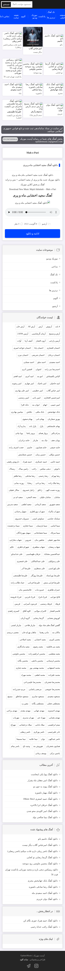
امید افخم (18, 376)
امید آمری (29, 376)
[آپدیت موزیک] (49, 4)
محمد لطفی (40, 675)
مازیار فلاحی (30, 625)
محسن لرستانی (53, 661)
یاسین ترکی (55, 753)
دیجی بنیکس (45, 469)
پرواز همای (43, 433)
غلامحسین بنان (25, 590)
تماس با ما (4, 16)
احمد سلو (42, 362)
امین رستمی (23, 398)
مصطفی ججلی (53, 703)
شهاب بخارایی (15, 540)
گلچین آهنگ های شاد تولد (49, 625)
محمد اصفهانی (53, 668)
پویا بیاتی (19, 433)
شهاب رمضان (54, 547)
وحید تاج (26, 746)
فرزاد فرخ (42, 597)
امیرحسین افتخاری (52, 398)
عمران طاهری (54, 590)
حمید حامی (55, 462)
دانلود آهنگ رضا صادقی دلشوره (43, 887)
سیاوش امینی (38, 518)
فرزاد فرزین (30, 597)
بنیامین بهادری (17, 412)
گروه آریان (25, 618)
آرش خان (20, 326)
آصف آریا (28, 341)
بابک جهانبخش (54, 412)
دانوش (57, 469)
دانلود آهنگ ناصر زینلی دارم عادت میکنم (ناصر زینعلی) (32, 851)
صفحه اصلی (62, 16)
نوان (43, 739)
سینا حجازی (28, 526)
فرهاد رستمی (46, 604)
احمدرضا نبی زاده (52, 369)
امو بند (40, 376)
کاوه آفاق (27, 611)
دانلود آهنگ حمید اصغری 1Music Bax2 (40, 799)
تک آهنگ (51, 12)
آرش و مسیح (54, 333)
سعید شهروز (54, 504)
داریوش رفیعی (13, 462)
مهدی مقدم (25, 711)
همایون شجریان (53, 746)
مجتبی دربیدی (13, 632)
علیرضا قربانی (34, 582)
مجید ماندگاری (23, 646)
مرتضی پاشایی (35, 689)
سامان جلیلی (45, 497)
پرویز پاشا (31, 433)
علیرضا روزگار (37, 575)
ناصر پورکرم (39, 732)
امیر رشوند (16, 383)
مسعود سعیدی (53, 696)
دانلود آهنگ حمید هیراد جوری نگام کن (40, 920)
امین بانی (36, 398)
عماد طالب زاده (17, 582)
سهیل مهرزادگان (23, 533)
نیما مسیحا (21, 739)
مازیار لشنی (16, 625)
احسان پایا (38, 348)
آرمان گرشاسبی (39, 333)
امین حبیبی (55, 405)
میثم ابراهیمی (54, 725)
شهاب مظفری (38, 547)
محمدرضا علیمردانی (32, 682)
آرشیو (55, 306)
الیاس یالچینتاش (53, 376)
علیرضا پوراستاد (53, 575)
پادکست (41, 16)
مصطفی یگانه (38, 703)
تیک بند (44, 440)
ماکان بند (56, 632)
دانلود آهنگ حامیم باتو (48, 839)
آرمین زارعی (54, 341)
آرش (40, 326)
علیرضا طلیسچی (20, 575)
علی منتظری (39, 568)
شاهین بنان (39, 540)
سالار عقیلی (14, 490)
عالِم (12, 547)
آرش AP (31, 326)
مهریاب (16, 717)
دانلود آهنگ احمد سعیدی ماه (45, 893)
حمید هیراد (27, 462)
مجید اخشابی (31, 175)
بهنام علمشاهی (53, 426)
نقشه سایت (16, 16)
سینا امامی (55, 526)
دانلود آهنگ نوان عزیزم (47, 899)
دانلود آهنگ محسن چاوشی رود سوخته (40, 863)
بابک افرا (25, 405)
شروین (28, 540)
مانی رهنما (44, 632)
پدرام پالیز (55, 433)
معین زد (25, 703)
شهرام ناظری (23, 547)
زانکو (40, 490)
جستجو (6, 4)
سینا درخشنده (14, 526)
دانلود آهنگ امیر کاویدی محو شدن (42, 811)
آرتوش (49, 326)
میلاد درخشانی (25, 725)
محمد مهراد (26, 675)
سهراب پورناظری (37, 511)
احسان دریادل (54, 355)
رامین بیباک (23, 469)
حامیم (29, 447)
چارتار (35, 440)
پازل (41, 426)
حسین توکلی (54, 454)
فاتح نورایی (55, 597)
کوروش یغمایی (53, 618)
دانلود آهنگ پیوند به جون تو (45, 786)
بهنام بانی (40, 419)
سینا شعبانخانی (40, 533)
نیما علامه (33, 739)
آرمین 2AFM (22, 333)
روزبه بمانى (19, 483)
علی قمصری (22, 561)
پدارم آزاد (22, 426)
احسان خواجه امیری (22, 348)
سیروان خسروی (22, 518)
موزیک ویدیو (34, 16)
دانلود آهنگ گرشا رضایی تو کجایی (42, 857)
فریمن (17, 604)
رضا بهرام (56, 476)
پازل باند (32, 426)
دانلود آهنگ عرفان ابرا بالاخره (44, 805)
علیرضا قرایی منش (52, 582)
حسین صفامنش (25, 454)
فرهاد (57, 604)
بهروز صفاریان (54, 419)
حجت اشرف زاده (16, 447)
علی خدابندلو (17, 554)
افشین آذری (27, 369)
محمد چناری (21, 668)
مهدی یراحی (12, 711)
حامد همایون (41, 447)
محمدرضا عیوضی (52, 689)
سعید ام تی (18, 497)
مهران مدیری (28, 717)
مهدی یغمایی (54, 717)
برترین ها (51, 17)
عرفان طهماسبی (33, 554)
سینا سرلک (55, 533)
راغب (34, 469)
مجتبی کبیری (54, 639)
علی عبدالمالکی (38, 561)
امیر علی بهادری (22, 390)
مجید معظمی (54, 654)
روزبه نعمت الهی (53, 490)
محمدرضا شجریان (52, 682)
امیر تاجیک (41, 383)
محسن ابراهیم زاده (37, 654)
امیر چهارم (29, 383)
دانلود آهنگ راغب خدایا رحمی (44, 927)
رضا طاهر (18, 476)
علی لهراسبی (54, 568)
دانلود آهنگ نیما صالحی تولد (45, 817)
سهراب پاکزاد (54, 511)
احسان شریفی (38, 355)
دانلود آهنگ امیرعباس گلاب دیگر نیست (40, 845)
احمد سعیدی (54, 362)
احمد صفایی (29, 362)
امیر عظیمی (37, 390)
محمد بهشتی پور (37, 668)
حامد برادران (24, 440)
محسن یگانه (23, 661)
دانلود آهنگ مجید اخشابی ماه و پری (40, 165)
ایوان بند (36, 405)
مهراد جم (41, 717)
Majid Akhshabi (37, 189)
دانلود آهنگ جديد (45, 175)
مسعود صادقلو (22, 696)
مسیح (10, 696)
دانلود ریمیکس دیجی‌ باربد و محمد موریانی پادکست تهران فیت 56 (31, 872)
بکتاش (29, 412)
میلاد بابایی (39, 725)
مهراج (13, 725)
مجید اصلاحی (25, 639)
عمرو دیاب (39, 590)
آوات (19, 341)
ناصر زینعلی (25, 732)
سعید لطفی (26, 504)
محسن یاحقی (37, 661)
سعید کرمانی (40, 504)
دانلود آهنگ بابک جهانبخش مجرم (43, 881)
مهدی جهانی (39, 711)
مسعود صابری (38, 696)
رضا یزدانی (40, 483)
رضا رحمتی (43, 476)
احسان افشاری (53, 348)
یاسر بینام (15, 746)
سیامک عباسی (53, 518)
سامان (57, 497)
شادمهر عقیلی (54, 540)
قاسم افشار (55, 611)
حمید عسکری (41, 462)
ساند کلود (24, 959)
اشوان (38, 369)
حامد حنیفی (55, 447)
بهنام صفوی (27, 419)
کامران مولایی (40, 611)
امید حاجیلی (55, 383)
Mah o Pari (33, 152)
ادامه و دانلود (32, 233)
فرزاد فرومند (15, 597)
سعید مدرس (12, 504)
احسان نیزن (23, 355)
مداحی (54, 266)
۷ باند (57, 326)
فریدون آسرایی (30, 604)
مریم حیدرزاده (19, 689)
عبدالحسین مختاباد (52, 554)
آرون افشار (41, 341)
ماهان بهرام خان (29, 632)
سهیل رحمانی (20, 511)
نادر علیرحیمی (54, 732)
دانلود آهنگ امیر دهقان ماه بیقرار (43, 780)
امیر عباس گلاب (53, 390)
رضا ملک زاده (54, 483)
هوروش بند (38, 746)
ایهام (45, 405)
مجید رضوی (38, 646)
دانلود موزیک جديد (51, 180)
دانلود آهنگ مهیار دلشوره (46, 793)
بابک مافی (39, 412)
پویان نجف (55, 440)
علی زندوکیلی (54, 561)
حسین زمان (40, 454)
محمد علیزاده (54, 675)
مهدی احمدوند (54, 711)
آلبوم (23, 16)
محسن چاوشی (18, 654)
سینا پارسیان (41, 526)
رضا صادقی (30, 476)
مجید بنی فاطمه (53, 646)
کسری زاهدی (13, 611)
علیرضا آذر (26, 568)
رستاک (12, 469)
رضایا (29, 483)
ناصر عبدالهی (54, 739)
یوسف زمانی (40, 753)
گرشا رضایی (38, 618)
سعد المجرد (31, 497)
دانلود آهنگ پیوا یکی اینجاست (44, 774)
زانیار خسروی (28, 490)
